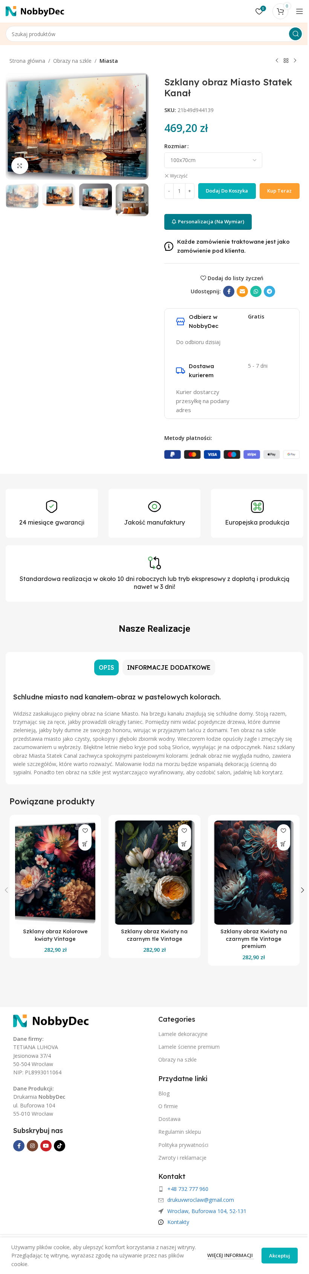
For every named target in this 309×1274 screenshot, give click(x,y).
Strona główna (27, 60)
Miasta (108, 60)
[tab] (106, 667)
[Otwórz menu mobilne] (299, 11)
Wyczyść (179, 176)
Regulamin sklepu (179, 1131)
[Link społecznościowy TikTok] (59, 1145)
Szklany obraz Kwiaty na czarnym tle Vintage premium (253, 938)
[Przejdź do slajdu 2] (81, 172)
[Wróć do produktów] (286, 60)
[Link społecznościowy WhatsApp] (256, 291)
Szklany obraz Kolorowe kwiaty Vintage (55, 935)
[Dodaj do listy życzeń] (85, 830)
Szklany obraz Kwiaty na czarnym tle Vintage (154, 935)
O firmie (168, 1106)
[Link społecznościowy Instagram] (32, 1145)
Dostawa (169, 1118)
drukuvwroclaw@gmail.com (200, 1199)
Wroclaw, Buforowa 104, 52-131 (206, 1211)
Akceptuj (279, 1255)
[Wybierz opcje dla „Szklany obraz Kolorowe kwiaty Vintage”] (85, 844)
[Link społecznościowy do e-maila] (242, 291)
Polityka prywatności (183, 1144)
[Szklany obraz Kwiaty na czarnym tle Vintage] (154, 873)
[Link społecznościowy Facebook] (228, 291)
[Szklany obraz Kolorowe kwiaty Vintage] (55, 873)
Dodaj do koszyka (227, 190)
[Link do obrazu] (51, 1020)
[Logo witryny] (35, 10)
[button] (13, 126)
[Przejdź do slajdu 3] (88, 172)
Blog (164, 1093)
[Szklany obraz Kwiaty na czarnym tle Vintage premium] (254, 873)
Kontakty (178, 1221)
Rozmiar (175, 146)
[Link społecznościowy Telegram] (269, 291)
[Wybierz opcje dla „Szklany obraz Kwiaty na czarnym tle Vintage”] (184, 844)
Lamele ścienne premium (189, 1046)
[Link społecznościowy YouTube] (46, 1145)
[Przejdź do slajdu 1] (73, 172)
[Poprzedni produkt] (276, 60)
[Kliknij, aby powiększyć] (19, 165)
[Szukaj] (295, 33)
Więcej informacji (230, 1255)
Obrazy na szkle (72, 60)
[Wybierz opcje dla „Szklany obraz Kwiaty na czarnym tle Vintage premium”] (283, 844)
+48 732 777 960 (187, 1188)
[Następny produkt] (295, 60)
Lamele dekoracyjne (183, 1033)
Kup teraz (279, 190)
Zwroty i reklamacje (182, 1157)
